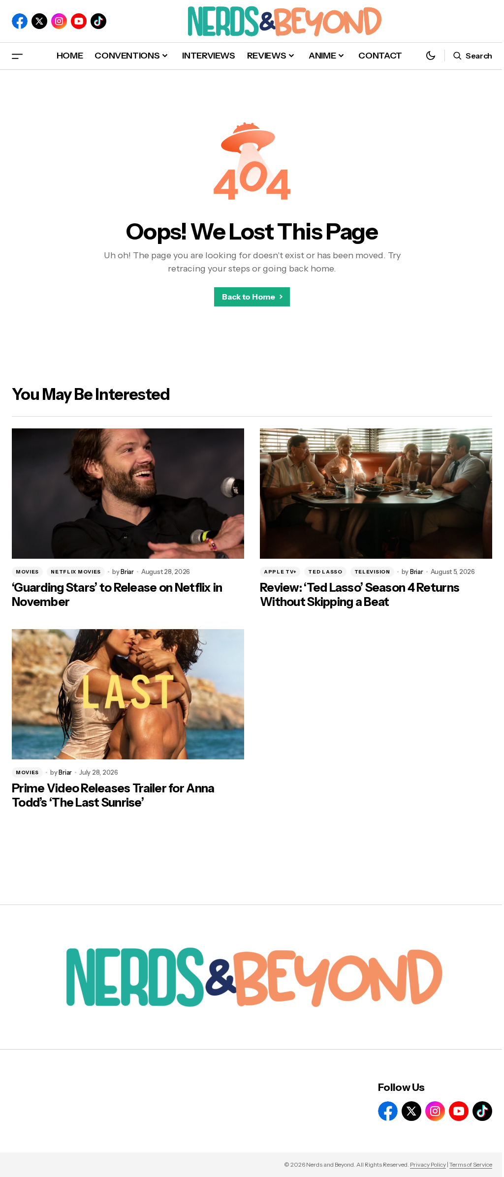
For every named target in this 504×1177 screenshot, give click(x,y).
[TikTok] (98, 21)
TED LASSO (325, 572)
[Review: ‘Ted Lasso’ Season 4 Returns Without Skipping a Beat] (376, 493)
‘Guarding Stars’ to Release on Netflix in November (117, 595)
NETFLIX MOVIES (76, 572)
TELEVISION (372, 572)
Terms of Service (470, 1164)
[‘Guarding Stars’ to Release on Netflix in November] (128, 493)
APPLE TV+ (280, 572)
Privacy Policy (428, 1164)
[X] (39, 21)
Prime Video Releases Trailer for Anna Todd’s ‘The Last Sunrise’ (113, 796)
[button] (17, 55)
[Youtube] (79, 21)
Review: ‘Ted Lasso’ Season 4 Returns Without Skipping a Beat (359, 595)
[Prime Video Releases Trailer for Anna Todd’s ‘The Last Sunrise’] (128, 694)
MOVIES (27, 572)
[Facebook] (20, 21)
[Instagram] (59, 21)
